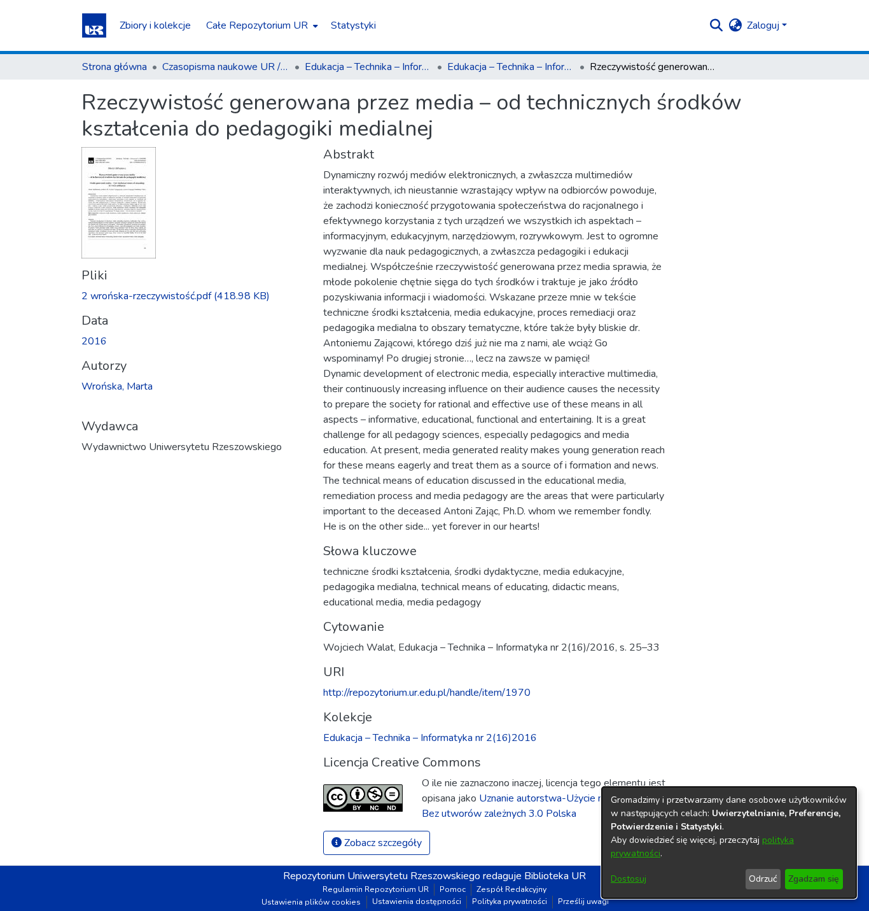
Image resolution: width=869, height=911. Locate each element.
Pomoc (453, 889)
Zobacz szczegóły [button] (382, 843)
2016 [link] (94, 341)
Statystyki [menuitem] (353, 25)
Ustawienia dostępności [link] (416, 901)
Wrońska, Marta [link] (117, 386)
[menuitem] (261, 25)
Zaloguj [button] (764, 25)
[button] (94, 25)
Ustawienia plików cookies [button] (311, 902)
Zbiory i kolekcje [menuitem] (155, 25)
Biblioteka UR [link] (555, 876)
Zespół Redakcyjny (511, 889)
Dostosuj (628, 879)
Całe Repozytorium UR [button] (257, 25)
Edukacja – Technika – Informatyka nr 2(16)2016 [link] (510, 67)
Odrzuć (763, 879)
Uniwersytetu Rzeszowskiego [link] (413, 876)
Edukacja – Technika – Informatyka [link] (368, 67)
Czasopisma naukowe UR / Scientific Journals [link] (225, 67)
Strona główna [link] (114, 67)
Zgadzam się (813, 879)
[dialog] (729, 842)
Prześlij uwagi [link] (583, 901)
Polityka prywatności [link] (509, 901)
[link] (175, 296)
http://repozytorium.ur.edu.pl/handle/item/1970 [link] (427, 693)
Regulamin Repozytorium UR (376, 889)
